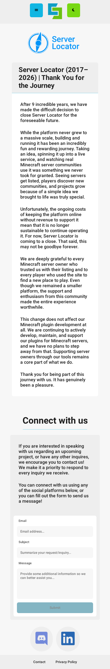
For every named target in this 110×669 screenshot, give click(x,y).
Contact (39, 662)
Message (25, 563)
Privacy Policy (66, 662)
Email (23, 521)
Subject (24, 542)
